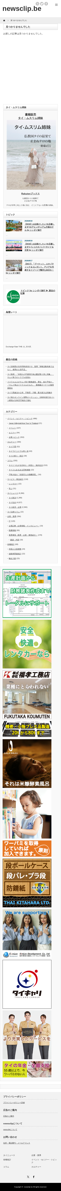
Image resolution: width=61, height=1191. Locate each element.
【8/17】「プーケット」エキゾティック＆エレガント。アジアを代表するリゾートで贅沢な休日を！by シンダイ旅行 (30, 268)
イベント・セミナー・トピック (19, 419)
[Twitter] (27, 1176)
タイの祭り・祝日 (16, 456)
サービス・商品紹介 (15, 479)
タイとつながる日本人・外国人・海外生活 (26, 465)
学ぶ (10, 488)
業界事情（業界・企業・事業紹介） (23, 535)
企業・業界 (11, 516)
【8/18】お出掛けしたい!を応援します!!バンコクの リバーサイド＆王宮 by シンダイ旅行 (39, 247)
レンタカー (13, 484)
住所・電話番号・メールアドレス (16, 1143)
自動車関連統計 (15, 554)
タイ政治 (12, 498)
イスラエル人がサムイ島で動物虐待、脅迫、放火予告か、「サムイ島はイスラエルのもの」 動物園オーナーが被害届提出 (30, 385)
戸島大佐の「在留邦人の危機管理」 (23, 474)
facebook (46, 4)
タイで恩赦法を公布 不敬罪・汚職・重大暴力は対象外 (29, 393)
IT (9, 521)
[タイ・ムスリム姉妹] (31, 188)
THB (20, 347)
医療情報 (12, 530)
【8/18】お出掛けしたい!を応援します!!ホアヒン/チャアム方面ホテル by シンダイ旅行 (39, 227)
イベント (12, 428)
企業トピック (14, 437)
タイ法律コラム (13, 512)
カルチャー (11, 442)
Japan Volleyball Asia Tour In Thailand (23, 423)
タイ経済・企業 (15, 507)
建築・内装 (14, 540)
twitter (42, 4)
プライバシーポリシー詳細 (14, 1103)
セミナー (12, 433)
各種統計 (10, 544)
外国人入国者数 (15, 549)
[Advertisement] (30, 70)
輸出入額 (12, 558)
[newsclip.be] (21, 8)
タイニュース (12, 493)
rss (37, 4)
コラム (10, 461)
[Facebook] (33, 1176)
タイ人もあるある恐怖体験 (19, 470)
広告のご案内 (8, 1116)
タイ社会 (12, 502)
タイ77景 (12, 447)
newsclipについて (10, 1129)
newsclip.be (28, 1187)
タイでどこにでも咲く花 (18, 451)
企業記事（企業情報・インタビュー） (24, 526)
